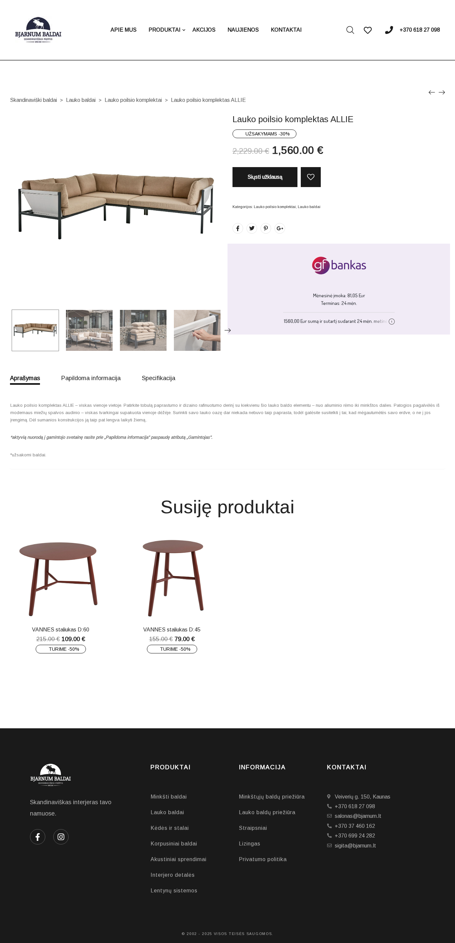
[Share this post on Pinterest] (265, 228)
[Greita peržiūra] (65, 604)
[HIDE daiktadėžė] (441, 92)
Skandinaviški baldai (33, 100)
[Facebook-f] (37, 836)
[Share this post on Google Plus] (279, 228)
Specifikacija (158, 378)
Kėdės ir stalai (170, 828)
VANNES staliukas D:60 (60, 629)
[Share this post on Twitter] (251, 228)
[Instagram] (61, 836)
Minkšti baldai (169, 797)
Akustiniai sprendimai (179, 859)
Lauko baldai (81, 100)
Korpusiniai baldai (174, 843)
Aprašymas (25, 378)
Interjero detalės (173, 875)
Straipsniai (253, 828)
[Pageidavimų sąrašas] (311, 177)
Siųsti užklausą (264, 177)
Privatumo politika (263, 859)
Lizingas (249, 843)
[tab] (25, 380)
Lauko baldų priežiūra (267, 812)
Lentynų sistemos (174, 890)
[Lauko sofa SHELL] (431, 92)
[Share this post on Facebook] (237, 228)
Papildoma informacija (91, 378)
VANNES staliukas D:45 (172, 629)
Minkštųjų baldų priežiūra (272, 797)
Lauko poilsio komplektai (133, 100)
